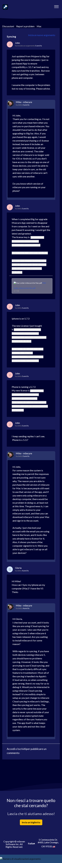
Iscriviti (21, 748)
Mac (39, 26)
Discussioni (8, 26)
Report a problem (25, 26)
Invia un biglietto (31, 822)
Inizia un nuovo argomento (41, 35)
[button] (56, 6)
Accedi (11, 748)
